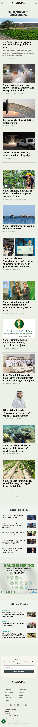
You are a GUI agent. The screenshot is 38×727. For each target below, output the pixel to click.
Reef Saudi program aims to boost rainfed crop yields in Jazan (17, 44)
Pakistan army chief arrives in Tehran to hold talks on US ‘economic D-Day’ (12, 550)
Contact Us (7, 711)
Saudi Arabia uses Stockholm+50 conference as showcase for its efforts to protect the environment (18, 262)
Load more (19, 496)
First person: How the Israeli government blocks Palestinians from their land (13, 614)
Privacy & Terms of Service (12, 715)
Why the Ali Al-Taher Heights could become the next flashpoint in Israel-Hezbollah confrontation (14, 635)
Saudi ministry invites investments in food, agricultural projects (15, 342)
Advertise (7, 713)
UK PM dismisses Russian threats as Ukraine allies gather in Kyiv (13, 533)
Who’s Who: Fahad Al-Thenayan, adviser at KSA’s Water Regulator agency (17, 413)
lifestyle (22, 690)
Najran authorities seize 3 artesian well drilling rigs (16, 154)
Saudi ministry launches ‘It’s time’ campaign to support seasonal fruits (18, 193)
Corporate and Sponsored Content (14, 718)
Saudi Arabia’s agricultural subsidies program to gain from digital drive (17, 483)
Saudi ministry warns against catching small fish (18, 227)
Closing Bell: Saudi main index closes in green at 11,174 (12, 516)
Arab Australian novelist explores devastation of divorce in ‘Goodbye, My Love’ (13, 542)
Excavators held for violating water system (18, 121)
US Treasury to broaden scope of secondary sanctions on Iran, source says (13, 525)
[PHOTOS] (19, 179)
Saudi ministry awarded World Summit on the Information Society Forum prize (17, 306)
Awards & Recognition (10, 709)
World (7, 695)
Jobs (21, 697)
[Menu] (2, 3)
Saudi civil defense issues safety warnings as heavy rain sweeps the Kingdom (18, 87)
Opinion (21, 692)
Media (21, 695)
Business (8, 697)
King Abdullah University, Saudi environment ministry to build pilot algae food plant (19, 377)
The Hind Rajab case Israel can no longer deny (13, 624)
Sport (7, 700)
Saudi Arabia (9, 690)
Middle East (5, 610)
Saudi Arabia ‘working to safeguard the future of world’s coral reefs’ (16, 448)
